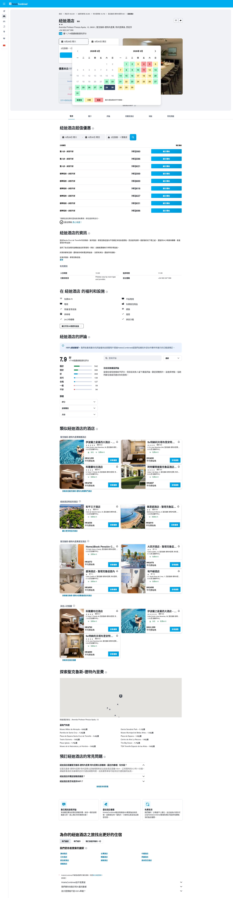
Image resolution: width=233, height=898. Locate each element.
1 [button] (106, 64)
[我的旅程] (4, 38)
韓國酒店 (104, 857)
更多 (61, 259)
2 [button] (112, 64)
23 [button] (112, 81)
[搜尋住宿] (4, 16)
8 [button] (106, 69)
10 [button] (77, 75)
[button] (4, 3)
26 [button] (89, 87)
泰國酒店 (63, 863)
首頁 (60, 14)
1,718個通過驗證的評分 (76, 33)
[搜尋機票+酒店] (4, 26)
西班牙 (67, 14)
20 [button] (95, 81)
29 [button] (107, 87)
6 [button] (95, 69)
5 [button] (89, 69)
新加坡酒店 (64, 860)
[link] (77, 491)
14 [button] (101, 75)
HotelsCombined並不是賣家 (73, 882)
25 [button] (83, 87)
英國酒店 (144, 857)
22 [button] (107, 81)
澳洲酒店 (63, 853)
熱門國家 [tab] (65, 841)
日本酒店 (63, 857)
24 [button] (77, 87)
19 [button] (89, 81)
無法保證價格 (97, 875)
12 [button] (89, 75)
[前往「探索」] (4, 31)
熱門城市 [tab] (77, 841)
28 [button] (101, 87)
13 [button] (95, 75)
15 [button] (107, 75)
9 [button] (112, 69)
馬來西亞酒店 (146, 860)
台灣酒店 (104, 853)
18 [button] (83, 81)
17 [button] (77, 81)
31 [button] (77, 93)
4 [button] (83, 69)
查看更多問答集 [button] (102, 786)
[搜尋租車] (4, 21)
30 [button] (112, 87)
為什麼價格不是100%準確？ (73, 891)
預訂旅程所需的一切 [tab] (93, 841)
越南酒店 (104, 860)
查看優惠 (113, 460)
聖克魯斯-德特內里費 (115, 14)
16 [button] (112, 75)
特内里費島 (96, 14)
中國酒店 (144, 853)
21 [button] (101, 81)
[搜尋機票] (4, 11)
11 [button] (83, 75)
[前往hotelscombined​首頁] (18, 4)
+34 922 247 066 (66, 30)
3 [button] (77, 69)
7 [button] (100, 69)
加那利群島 (81, 14)
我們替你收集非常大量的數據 (74, 886)
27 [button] (95, 87)
